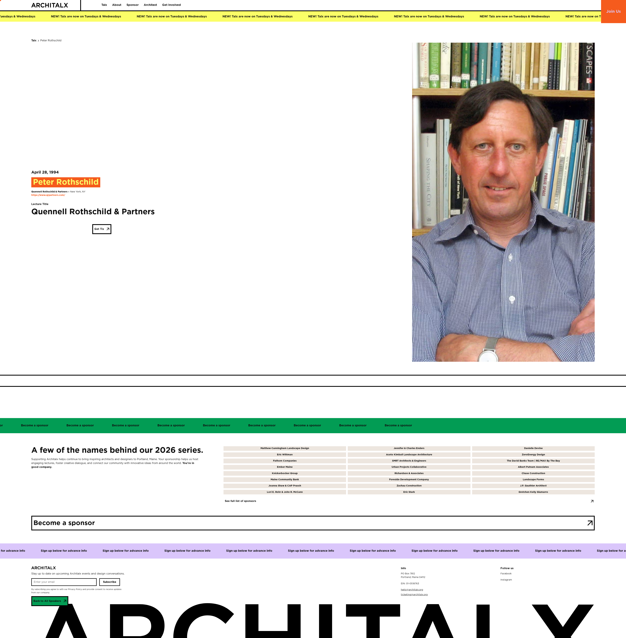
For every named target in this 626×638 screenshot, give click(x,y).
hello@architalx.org (412, 590)
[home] (55, 5)
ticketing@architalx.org (414, 595)
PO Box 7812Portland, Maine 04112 (413, 575)
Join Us (613, 12)
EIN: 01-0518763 (410, 583)
